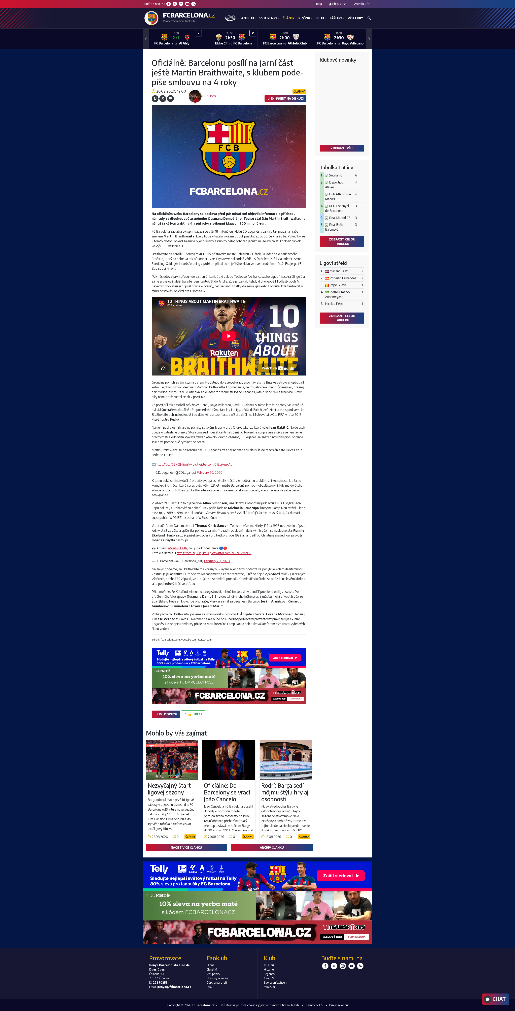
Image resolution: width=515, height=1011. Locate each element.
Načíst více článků (186, 847)
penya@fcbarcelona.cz (174, 986)
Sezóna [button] (304, 18)
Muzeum (269, 986)
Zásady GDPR (314, 1005)
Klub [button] (320, 18)
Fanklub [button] (247, 18)
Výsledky (355, 18)
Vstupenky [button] (268, 18)
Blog (319, 3)
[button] (146, 39)
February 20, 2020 (209, 472)
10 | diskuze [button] (167, 714)
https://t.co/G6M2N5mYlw (174, 464)
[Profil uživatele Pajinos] (195, 90)
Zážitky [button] (335, 18)
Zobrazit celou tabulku (342, 241)
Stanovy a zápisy (218, 978)
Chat (498, 999)
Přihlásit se (339, 3)
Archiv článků (272, 847)
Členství (212, 969)
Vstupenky (213, 974)
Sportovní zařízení (275, 982)
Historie (269, 969)
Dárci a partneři (217, 982)
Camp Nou (270, 978)
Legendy (269, 974)
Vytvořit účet (362, 3)
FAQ (209, 986)
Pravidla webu (338, 1005)
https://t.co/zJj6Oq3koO (193, 553)
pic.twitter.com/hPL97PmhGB (230, 553)
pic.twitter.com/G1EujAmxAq (212, 464)
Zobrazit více (342, 148)
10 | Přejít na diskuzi (287, 98)
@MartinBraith (177, 548)
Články (288, 18)
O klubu (269, 965)
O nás (210, 965)
